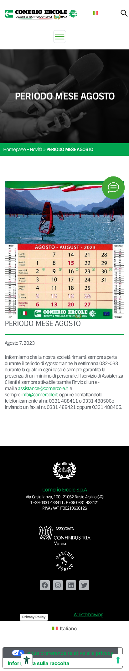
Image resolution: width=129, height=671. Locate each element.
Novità (36, 149)
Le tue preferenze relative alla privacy (68, 653)
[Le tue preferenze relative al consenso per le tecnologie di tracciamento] (118, 660)
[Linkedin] (71, 585)
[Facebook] (45, 585)
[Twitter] (84, 585)
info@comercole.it (39, 395)
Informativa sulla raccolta (38, 663)
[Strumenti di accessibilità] (27, 660)
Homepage (14, 149)
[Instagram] (58, 585)
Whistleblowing (88, 615)
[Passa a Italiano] (95, 13)
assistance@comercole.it (43, 388)
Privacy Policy (33, 617)
